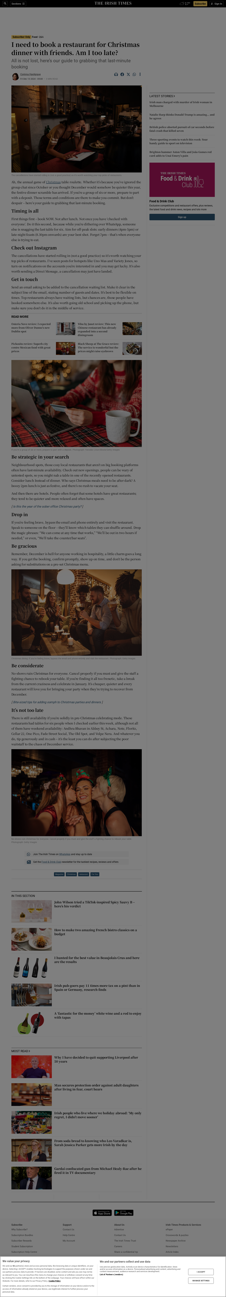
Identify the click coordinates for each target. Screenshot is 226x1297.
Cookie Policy (55, 1281)
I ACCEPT (201, 1272)
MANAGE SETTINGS (200, 1280)
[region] (113, 1276)
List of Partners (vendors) (111, 1274)
